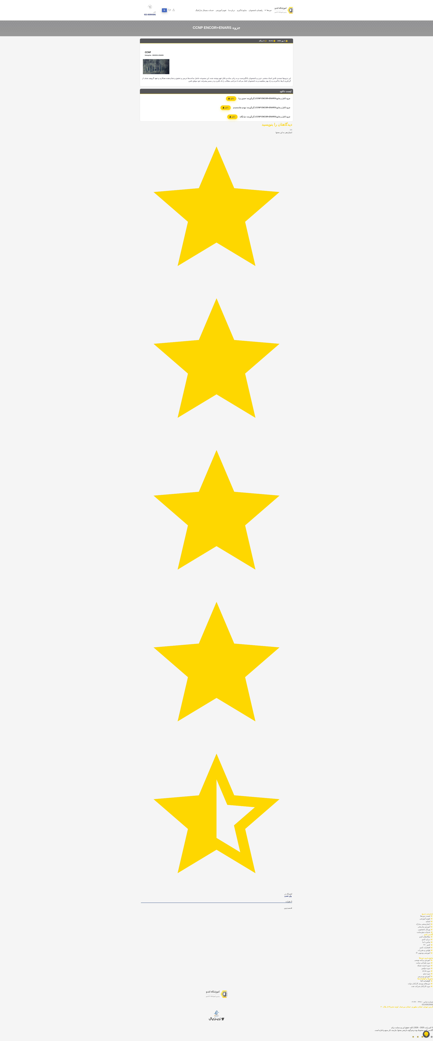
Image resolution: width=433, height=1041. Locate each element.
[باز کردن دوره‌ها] (265, 10)
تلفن (154, 12)
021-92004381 (150, 15)
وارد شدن (288, 896)
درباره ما (231, 10)
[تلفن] (149, 7)
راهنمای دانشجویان (256, 10)
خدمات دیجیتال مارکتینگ (204, 10)
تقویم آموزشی (221, 10)
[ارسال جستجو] (164, 10)
